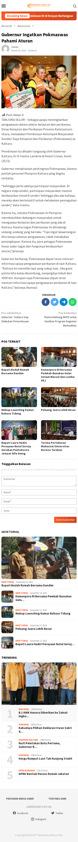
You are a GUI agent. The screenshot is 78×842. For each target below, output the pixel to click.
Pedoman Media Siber (20, 798)
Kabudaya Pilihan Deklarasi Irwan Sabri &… (45, 729)
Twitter (59, 813)
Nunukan (24, 724)
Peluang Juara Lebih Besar (58, 410)
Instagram (40, 819)
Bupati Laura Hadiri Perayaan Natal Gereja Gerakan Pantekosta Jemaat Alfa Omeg (16, 448)
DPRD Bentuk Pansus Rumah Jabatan (44, 774)
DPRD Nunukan (27, 770)
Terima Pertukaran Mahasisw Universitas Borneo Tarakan (55, 446)
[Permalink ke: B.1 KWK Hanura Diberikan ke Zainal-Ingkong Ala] (39, 683)
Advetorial (10, 532)
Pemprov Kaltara (28, 739)
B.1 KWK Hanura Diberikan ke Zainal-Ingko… (43, 714)
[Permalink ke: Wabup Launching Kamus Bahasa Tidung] (19, 397)
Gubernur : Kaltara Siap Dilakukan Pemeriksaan (15, 317)
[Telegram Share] (64, 302)
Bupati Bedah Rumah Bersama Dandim (15, 371)
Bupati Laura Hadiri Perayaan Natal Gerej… (44, 644)
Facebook (22, 813)
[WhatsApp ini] (73, 302)
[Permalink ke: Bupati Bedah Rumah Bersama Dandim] (19, 357)
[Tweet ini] (55, 302)
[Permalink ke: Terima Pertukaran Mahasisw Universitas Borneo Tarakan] (59, 430)
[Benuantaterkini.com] (39, 5)
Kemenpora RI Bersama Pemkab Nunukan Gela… (43, 598)
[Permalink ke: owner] (5, 48)
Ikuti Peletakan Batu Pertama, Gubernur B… (39, 745)
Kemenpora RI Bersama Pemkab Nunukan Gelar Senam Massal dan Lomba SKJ (58, 375)
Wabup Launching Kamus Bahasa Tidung (17, 411)
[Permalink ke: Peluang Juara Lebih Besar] (59, 397)
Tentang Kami (57, 798)
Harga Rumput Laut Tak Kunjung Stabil (45, 758)
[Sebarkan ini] (46, 302)
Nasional (24, 709)
